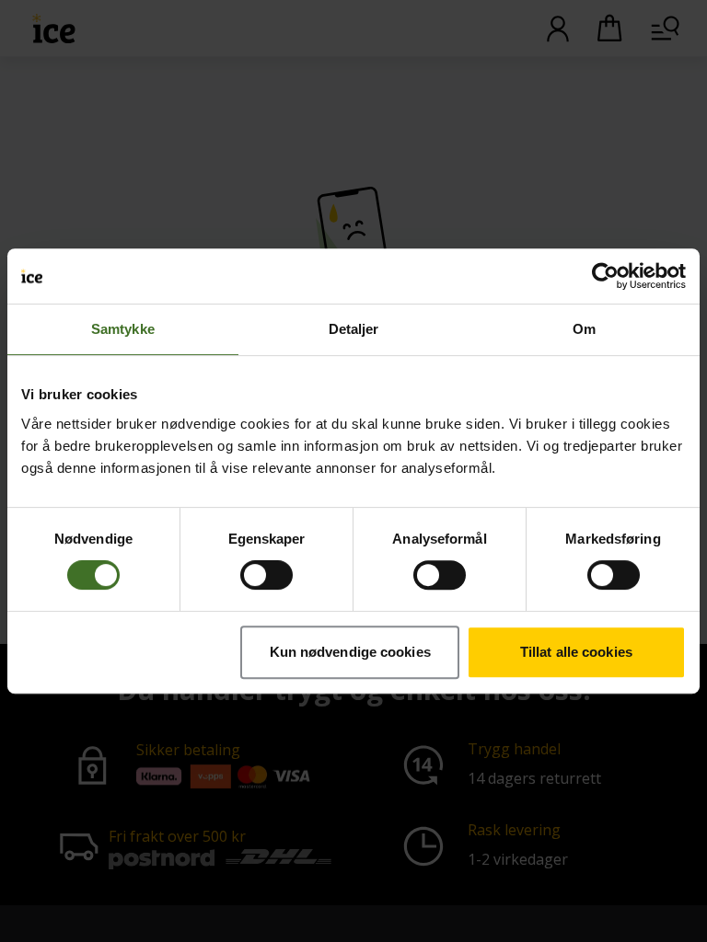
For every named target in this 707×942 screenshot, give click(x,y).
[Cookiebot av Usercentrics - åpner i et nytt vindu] (605, 276)
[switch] (266, 575)
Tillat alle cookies (576, 652)
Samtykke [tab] (123, 329)
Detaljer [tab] (354, 329)
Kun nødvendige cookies (350, 652)
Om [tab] (584, 329)
